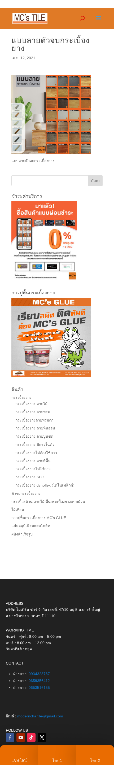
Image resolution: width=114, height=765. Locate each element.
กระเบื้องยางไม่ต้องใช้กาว (36, 453)
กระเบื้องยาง (21, 397)
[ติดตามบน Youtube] (20, 737)
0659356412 (39, 681)
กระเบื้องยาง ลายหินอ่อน (35, 428)
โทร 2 (95, 760)
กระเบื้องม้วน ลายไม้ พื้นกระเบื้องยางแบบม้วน (48, 502)
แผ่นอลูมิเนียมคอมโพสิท (30, 526)
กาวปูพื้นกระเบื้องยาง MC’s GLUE (38, 518)
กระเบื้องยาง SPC (29, 477)
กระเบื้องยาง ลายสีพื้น (33, 461)
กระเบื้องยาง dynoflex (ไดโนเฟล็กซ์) (44, 485)
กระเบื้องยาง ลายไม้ (31, 404)
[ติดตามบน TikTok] (31, 737)
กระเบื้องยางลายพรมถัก (34, 420)
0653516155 (39, 687)
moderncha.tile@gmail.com (40, 716)
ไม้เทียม (17, 509)
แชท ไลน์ (19, 760)
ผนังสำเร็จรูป (22, 534)
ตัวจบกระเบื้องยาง (26, 493)
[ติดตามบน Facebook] (10, 737)
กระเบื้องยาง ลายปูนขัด (34, 436)
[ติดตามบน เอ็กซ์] (42, 737)
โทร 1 (57, 760)
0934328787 (39, 674)
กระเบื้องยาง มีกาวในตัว (34, 444)
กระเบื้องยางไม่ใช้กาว (33, 469)
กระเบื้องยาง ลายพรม (32, 412)
